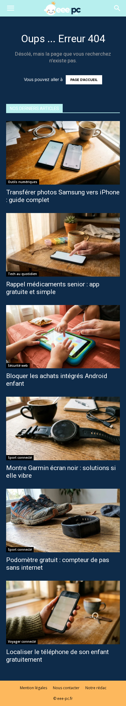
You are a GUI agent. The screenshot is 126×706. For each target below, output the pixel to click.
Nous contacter (66, 687)
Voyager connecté (22, 641)
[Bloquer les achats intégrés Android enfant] (63, 337)
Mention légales (33, 687)
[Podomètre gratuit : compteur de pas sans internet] (63, 520)
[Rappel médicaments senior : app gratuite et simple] (63, 245)
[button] (10, 8)
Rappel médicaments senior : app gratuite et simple (52, 288)
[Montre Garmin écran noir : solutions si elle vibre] (63, 428)
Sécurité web (18, 365)
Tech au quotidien (22, 274)
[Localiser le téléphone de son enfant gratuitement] (63, 612)
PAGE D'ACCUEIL (84, 80)
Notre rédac (95, 687)
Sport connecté (20, 457)
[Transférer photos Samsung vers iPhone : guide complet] (63, 153)
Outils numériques (22, 182)
